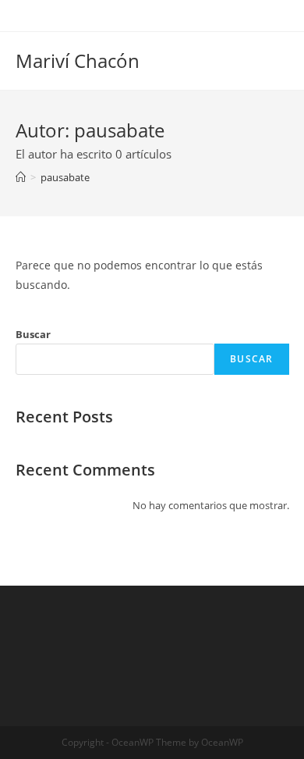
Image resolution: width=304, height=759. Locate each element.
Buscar (33, 334)
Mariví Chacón (78, 60)
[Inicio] (21, 177)
